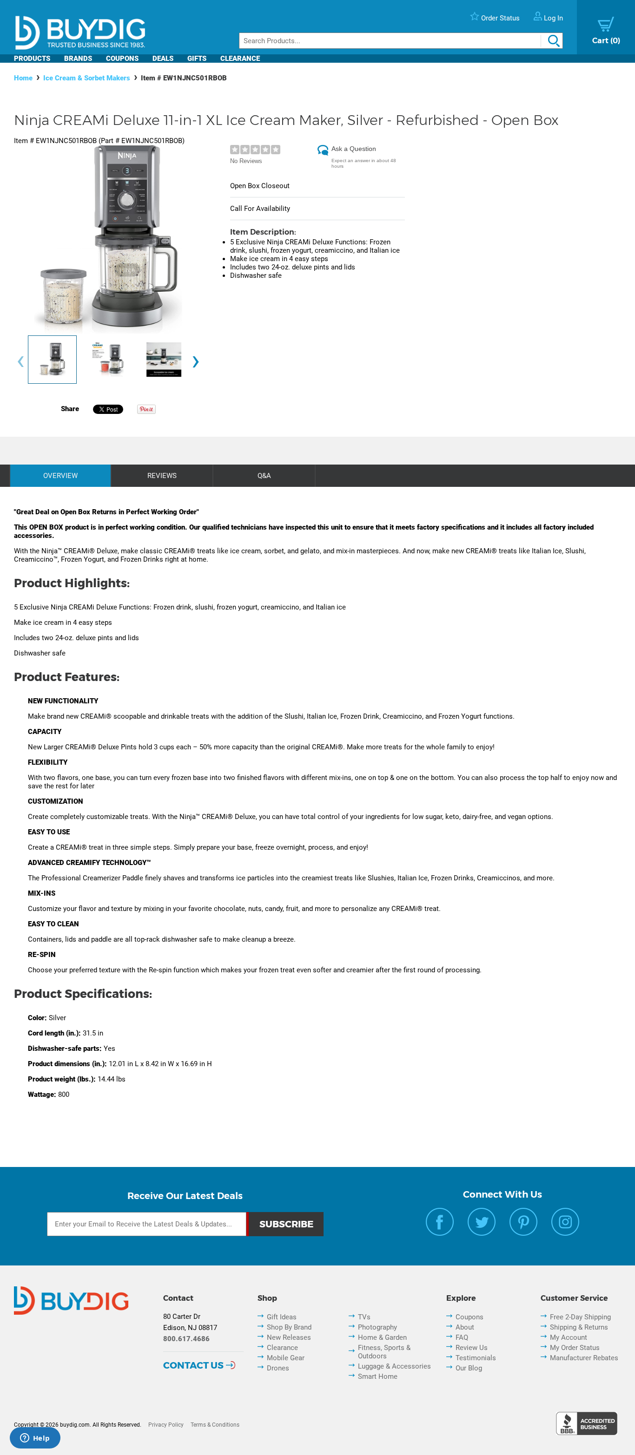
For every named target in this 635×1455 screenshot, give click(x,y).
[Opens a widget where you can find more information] (34, 1438)
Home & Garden (382, 1337)
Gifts (196, 58)
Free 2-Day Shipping (580, 1317)
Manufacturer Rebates (584, 1358)
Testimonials (476, 1358)
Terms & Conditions (215, 1425)
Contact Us (193, 1365)
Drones (278, 1368)
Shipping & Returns (579, 1327)
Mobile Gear (285, 1358)
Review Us (472, 1348)
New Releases (289, 1337)
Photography (377, 1327)
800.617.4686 (186, 1339)
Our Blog (469, 1368)
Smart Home (377, 1376)
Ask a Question (353, 148)
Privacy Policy (166, 1425)
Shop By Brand (289, 1327)
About (465, 1327)
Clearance (240, 58)
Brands (78, 58)
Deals (162, 58)
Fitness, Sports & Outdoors (384, 1352)
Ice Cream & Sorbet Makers (86, 78)
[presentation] (20, 361)
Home (23, 78)
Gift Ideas (282, 1317)
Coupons (122, 58)
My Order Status (575, 1348)
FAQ (462, 1337)
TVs (364, 1317)
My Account (568, 1337)
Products (32, 58)
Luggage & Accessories (394, 1366)
